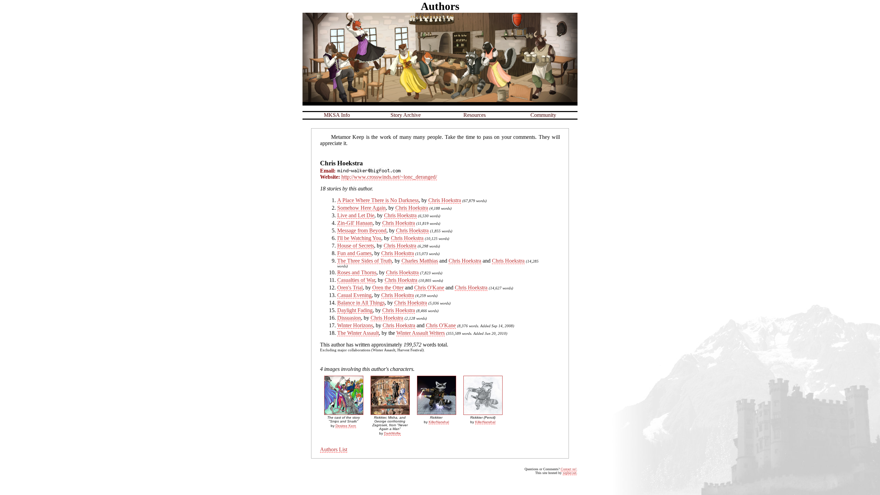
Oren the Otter (388, 287)
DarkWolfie (392, 433)
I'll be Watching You (359, 238)
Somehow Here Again (361, 208)
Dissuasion (349, 318)
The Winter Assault (358, 333)
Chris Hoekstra (444, 200)
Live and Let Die (355, 215)
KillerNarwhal (439, 422)
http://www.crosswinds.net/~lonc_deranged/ (389, 177)
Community (543, 115)
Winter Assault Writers (420, 333)
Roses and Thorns (356, 272)
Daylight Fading (355, 310)
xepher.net (569, 473)
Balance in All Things (361, 303)
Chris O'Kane (429, 287)
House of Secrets (355, 246)
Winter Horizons (355, 325)
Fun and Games (354, 253)
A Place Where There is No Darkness (378, 200)
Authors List (333, 449)
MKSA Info (337, 115)
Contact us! (568, 469)
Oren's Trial (350, 287)
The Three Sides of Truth (364, 261)
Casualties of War (356, 280)
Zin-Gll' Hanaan (355, 223)
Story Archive (405, 115)
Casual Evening (354, 295)
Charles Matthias (420, 261)
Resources (474, 115)
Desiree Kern (346, 426)
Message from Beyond (361, 230)
